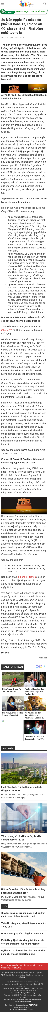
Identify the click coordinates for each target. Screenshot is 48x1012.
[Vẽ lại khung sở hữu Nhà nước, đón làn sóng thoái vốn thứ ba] (24, 818)
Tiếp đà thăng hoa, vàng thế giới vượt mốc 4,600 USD (23, 925)
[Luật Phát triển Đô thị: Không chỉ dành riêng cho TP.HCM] (24, 768)
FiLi (2, 975)
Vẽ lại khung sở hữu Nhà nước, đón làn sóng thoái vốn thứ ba (21, 838)
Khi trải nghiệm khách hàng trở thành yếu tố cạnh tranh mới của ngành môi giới (22, 942)
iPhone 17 (6, 330)
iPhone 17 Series (27, 577)
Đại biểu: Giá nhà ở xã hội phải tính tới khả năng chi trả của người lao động (23, 952)
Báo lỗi (5, 37)
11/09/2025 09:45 (18, 37)
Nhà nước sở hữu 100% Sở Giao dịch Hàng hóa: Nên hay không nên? (23, 891)
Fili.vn (36, 982)
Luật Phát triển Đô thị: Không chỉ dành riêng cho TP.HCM (21, 789)
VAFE (19, 968)
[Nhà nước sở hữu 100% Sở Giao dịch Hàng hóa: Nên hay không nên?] (24, 869)
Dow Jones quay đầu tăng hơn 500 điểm (22, 933)
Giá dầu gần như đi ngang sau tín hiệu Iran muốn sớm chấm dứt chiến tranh (23, 915)
